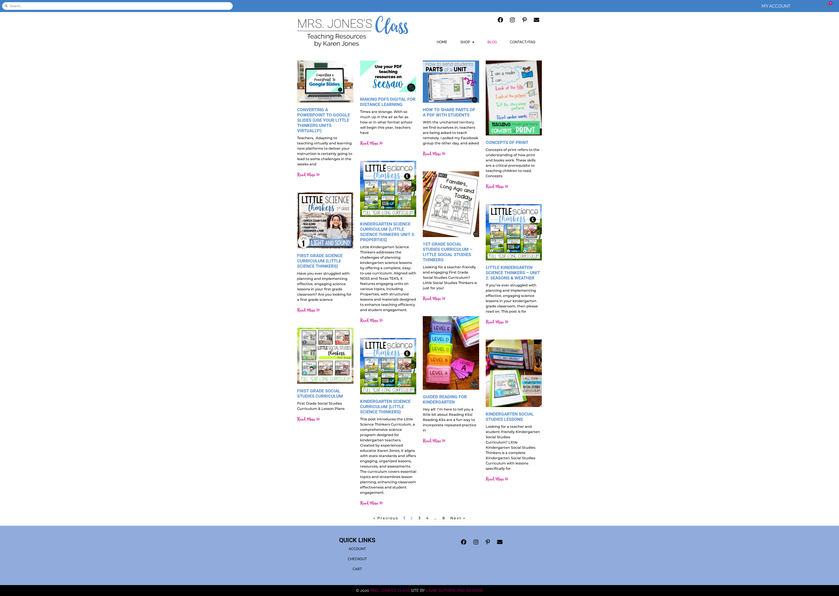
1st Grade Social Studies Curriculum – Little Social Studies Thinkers (448, 251)
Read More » (308, 174)
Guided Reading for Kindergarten (445, 399)
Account (357, 549)
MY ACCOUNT (776, 6)
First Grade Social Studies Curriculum (320, 393)
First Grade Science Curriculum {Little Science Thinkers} (320, 261)
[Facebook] (500, 19)
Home (442, 42)
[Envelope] (536, 19)
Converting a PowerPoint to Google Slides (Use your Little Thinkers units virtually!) (323, 120)
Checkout (357, 559)
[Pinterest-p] (524, 19)
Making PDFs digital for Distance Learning (388, 102)
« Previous (386, 518)
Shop (465, 42)
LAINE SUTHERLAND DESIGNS (454, 590)
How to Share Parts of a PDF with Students (449, 112)
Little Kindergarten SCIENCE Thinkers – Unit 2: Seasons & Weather (513, 273)
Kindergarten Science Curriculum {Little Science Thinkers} (385, 406)
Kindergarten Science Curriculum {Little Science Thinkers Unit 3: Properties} (387, 231)
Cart (357, 569)
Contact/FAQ (522, 42)
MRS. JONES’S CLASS (390, 590)
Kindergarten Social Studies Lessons (510, 416)
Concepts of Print (507, 142)
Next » (458, 518)
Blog (492, 42)
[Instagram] (512, 19)
